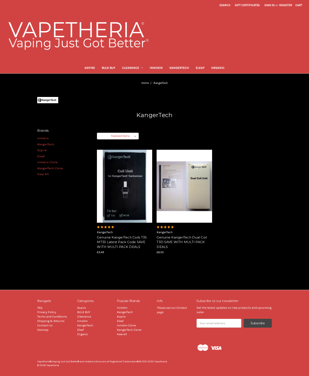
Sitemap (43, 330)
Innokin (156, 68)
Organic (217, 68)
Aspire (90, 68)
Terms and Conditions (52, 316)
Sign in (269, 5)
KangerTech (179, 68)
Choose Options (125, 193)
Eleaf (200, 68)
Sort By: (104, 136)
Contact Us (45, 325)
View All (43, 174)
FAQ (39, 308)
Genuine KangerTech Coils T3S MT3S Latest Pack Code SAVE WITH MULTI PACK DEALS (122, 242)
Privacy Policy (46, 312)
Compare (123, 186)
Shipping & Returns (51, 321)
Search (224, 5)
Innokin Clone (47, 162)
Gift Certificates (247, 5)
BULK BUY (108, 68)
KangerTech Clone (50, 168)
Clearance (130, 68)
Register (285, 5)
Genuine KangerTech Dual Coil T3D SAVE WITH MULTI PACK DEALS (182, 242)
